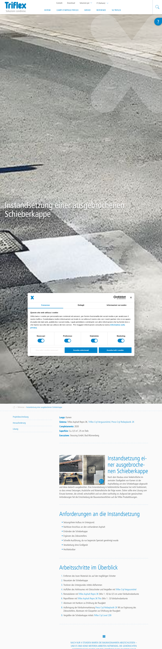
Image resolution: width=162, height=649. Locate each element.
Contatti (59, 3)
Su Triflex (116, 10)
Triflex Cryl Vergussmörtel (99, 421)
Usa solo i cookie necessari (47, 350)
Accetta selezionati (81, 350)
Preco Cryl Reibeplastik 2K (122, 421)
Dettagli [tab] (81, 305)
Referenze (101, 10)
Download (71, 3)
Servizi (87, 10)
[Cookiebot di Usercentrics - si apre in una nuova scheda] (115, 297)
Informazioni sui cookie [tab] (116, 305)
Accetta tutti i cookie (115, 350)
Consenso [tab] (45, 305)
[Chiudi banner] (131, 297)
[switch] (67, 341)
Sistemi (47, 10)
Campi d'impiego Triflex (68, 10)
